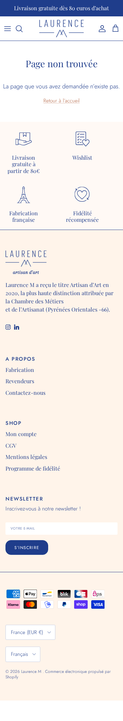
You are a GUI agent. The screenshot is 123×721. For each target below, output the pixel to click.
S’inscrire (26, 548)
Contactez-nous (25, 392)
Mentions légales (26, 456)
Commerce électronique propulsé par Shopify (58, 674)
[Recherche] (22, 28)
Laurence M (32, 671)
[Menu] (7, 28)
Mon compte (21, 433)
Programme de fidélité (32, 468)
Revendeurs (19, 381)
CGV (10, 445)
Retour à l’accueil (61, 100)
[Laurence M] (61, 28)
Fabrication (19, 369)
